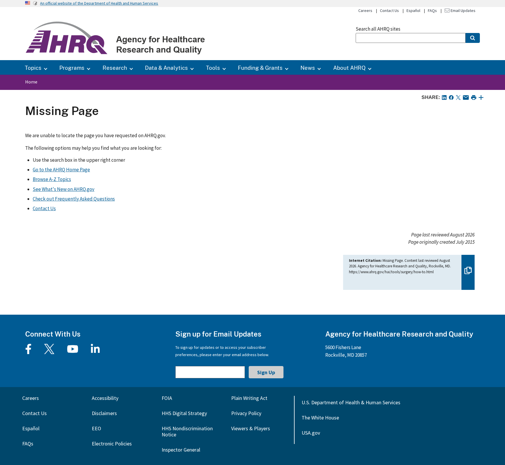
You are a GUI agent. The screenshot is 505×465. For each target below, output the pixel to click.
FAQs (432, 10)
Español (413, 10)
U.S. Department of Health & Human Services (351, 402)
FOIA (167, 398)
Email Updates (462, 10)
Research (115, 67)
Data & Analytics (166, 67)
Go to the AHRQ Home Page (61, 169)
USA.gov (311, 432)
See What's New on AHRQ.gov (63, 189)
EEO (96, 428)
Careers (365, 10)
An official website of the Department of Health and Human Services (99, 3)
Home (31, 82)
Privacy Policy (246, 413)
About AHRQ (349, 67)
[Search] (473, 38)
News (307, 67)
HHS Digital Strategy (184, 413)
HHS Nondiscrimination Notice (187, 431)
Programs (71, 67)
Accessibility (105, 398)
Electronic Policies (112, 443)
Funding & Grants (260, 67)
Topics (33, 67)
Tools (213, 67)
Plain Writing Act (249, 398)
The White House (320, 417)
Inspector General (181, 449)
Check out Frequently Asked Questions (74, 199)
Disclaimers (104, 413)
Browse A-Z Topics (52, 179)
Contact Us (389, 10)
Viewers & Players (250, 428)
